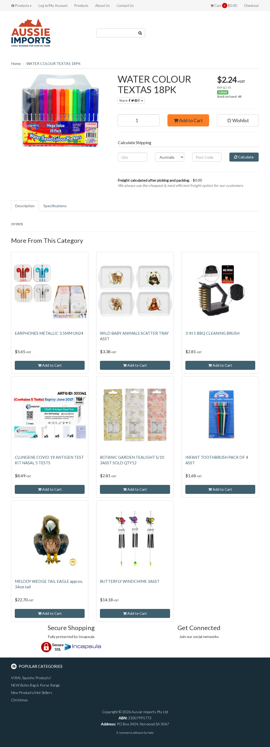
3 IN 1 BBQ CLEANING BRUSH (212, 333)
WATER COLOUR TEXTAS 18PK (53, 63)
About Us (102, 5)
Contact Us (125, 5)
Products (21, 5)
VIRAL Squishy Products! (31, 677)
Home (16, 63)
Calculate (245, 157)
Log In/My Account (53, 5)
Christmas (19, 700)
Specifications (55, 206)
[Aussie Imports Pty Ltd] (31, 32)
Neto (150, 732)
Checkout (251, 5)
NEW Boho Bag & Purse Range (35, 685)
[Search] (140, 33)
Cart (225, 5)
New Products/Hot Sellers (31, 692)
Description (25, 206)
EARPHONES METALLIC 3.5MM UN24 (49, 333)
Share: (124, 100)
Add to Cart (190, 120)
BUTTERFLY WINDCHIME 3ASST (130, 581)
